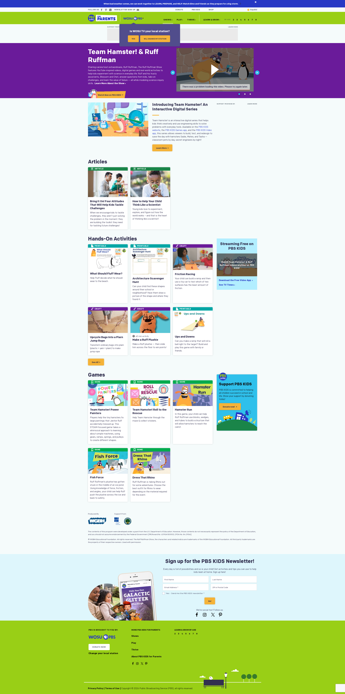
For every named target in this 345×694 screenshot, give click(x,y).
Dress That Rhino (143, 477)
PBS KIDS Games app (176, 130)
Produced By (99, 514)
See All (95, 362)
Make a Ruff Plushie (145, 339)
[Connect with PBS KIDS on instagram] (111, 9)
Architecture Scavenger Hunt (148, 280)
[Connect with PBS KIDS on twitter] (213, 614)
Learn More (233, 27)
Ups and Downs (185, 336)
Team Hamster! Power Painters (104, 411)
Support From (120, 514)
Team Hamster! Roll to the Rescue (149, 411)
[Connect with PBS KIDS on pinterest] (106, 9)
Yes (133, 39)
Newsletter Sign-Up (124, 10)
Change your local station (103, 653)
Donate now (99, 647)
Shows (167, 20)
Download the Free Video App (237, 280)
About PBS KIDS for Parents (146, 656)
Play (179, 20)
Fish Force (97, 477)
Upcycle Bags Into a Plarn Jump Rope (106, 339)
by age (228, 20)
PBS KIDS (196, 10)
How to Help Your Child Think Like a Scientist (147, 203)
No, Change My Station (155, 39)
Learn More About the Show (109, 83)
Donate (179, 10)
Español (253, 10)
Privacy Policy (95, 688)
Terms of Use (112, 688)
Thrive (191, 20)
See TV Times (226, 285)
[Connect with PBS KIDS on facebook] (102, 9)
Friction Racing (185, 274)
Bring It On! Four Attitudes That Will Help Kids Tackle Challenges (107, 205)
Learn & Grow (211, 20)
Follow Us (93, 10)
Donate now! (229, 407)
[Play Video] (215, 69)
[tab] (239, 94)
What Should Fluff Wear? (106, 273)
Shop (211, 10)
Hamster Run (183, 409)
